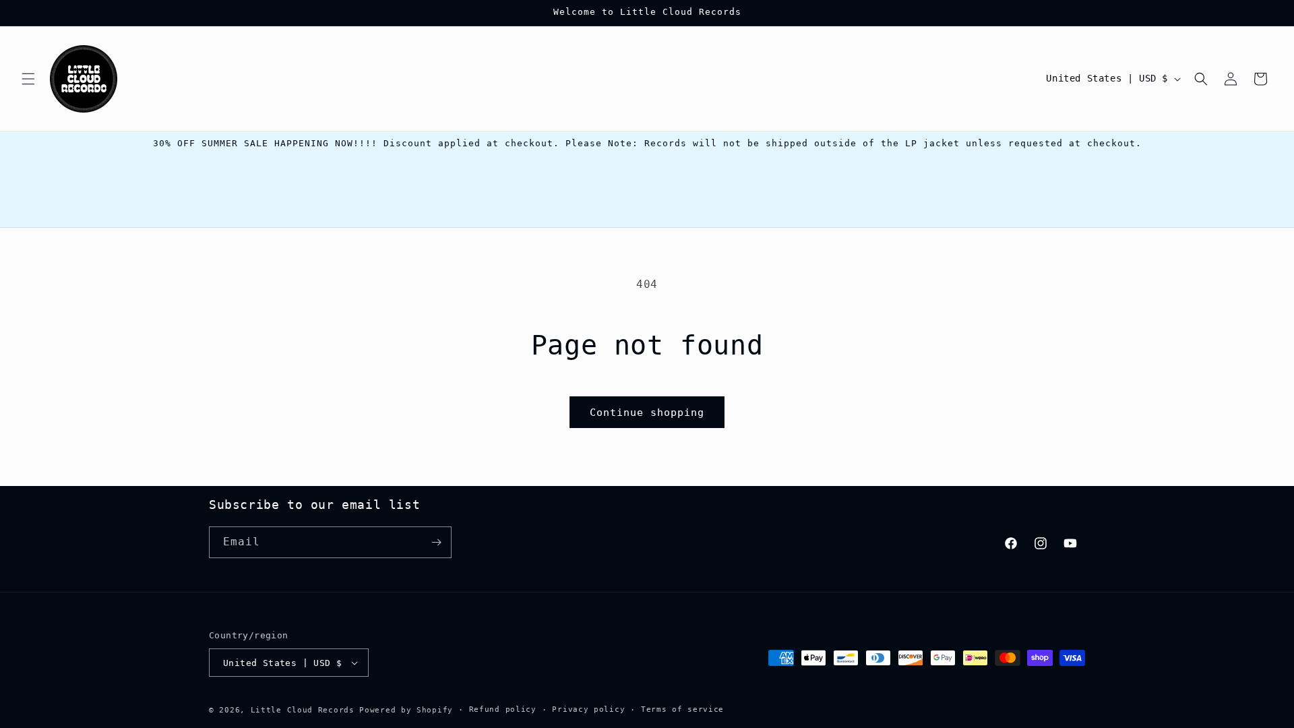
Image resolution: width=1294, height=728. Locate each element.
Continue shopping (647, 412)
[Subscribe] (436, 542)
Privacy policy (588, 709)
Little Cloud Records (303, 710)
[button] (28, 79)
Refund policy (502, 709)
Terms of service (682, 709)
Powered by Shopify (406, 710)
